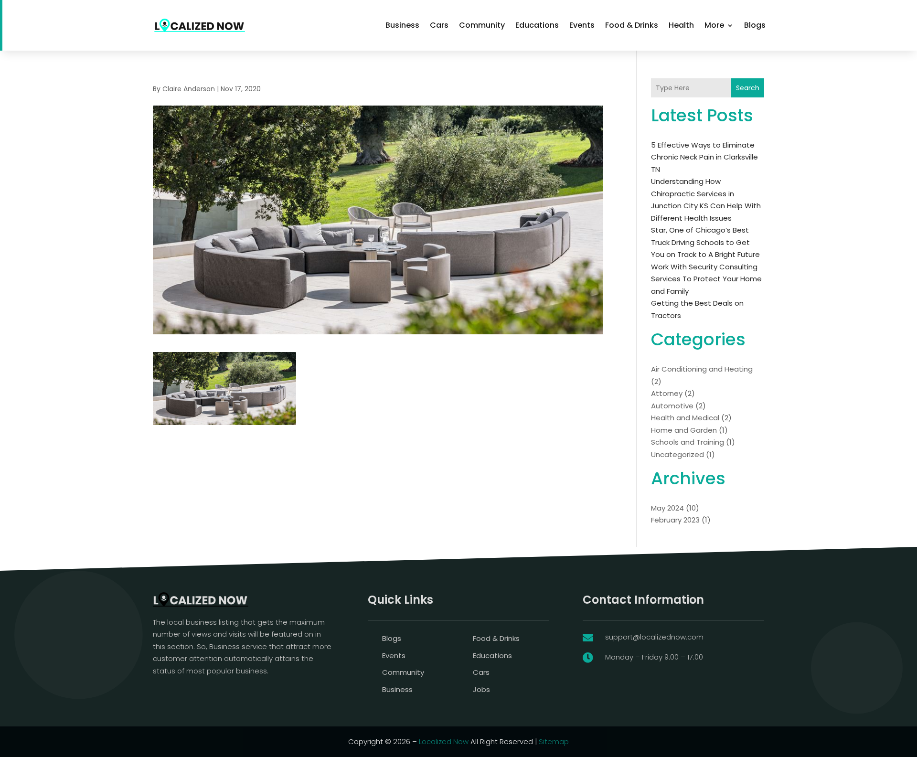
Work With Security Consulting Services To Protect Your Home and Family (706, 279)
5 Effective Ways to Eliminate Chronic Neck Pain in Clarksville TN (704, 157)
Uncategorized (677, 454)
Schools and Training (687, 442)
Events (582, 25)
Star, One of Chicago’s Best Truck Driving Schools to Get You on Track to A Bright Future (705, 242)
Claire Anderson (188, 89)
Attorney (666, 393)
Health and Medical (685, 418)
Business (402, 25)
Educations (537, 25)
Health (681, 25)
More (714, 25)
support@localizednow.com (654, 637)
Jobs (481, 689)
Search (747, 88)
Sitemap (554, 741)
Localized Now (444, 741)
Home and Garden (684, 430)
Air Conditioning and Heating (702, 369)
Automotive (672, 406)
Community (482, 25)
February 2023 (675, 520)
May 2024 (667, 508)
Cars (439, 25)
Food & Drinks (631, 25)
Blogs (755, 25)
